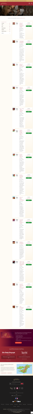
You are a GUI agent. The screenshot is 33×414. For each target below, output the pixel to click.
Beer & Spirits (24, 404)
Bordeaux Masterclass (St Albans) (21, 243)
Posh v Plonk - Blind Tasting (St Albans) (21, 110)
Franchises (18, 406)
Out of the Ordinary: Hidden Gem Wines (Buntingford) (21, 286)
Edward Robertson (18, 412)
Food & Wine (11, 404)
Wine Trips (14, 406)
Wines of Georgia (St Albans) (21, 88)
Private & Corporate (29, 404)
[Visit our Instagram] (17, 398)
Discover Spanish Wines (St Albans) (21, 156)
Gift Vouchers (18, 342)
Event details (28, 24)
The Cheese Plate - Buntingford (21, 68)
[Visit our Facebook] (15, 398)
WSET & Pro (20, 404)
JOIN (21, 383)
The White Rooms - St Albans (21, 28)
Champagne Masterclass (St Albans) (21, 42)
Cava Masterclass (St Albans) (21, 307)
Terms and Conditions (19, 411)
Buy (29, 90)
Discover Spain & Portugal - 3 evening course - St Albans (21, 132)
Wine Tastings (7, 404)
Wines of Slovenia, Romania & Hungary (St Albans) (21, 25)
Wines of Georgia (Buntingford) (21, 65)
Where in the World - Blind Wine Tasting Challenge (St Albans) (21, 263)
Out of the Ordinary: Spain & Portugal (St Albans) (21, 221)
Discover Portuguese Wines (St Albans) (21, 176)
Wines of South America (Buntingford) (21, 199)
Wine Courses (16, 404)
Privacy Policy (14, 411)
